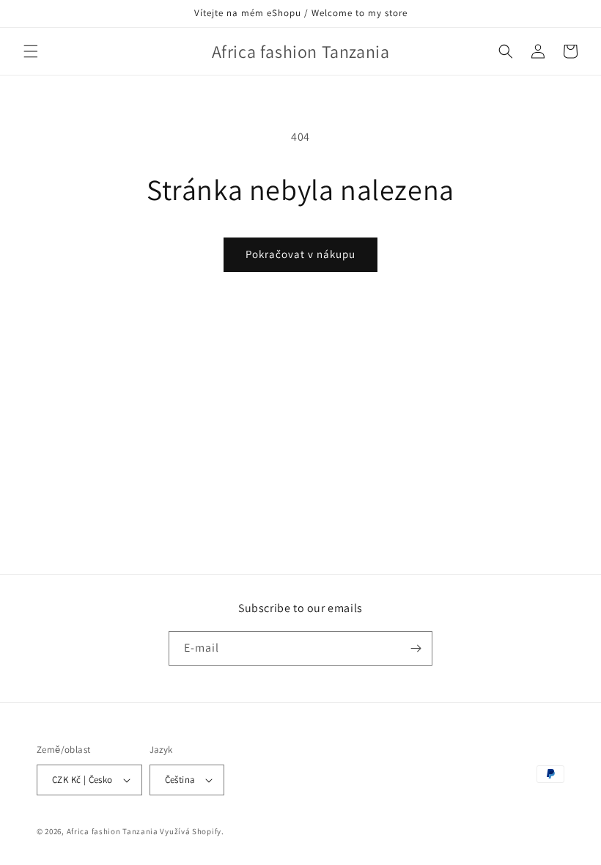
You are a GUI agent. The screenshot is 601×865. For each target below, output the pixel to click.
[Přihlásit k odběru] (415, 648)
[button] (31, 51)
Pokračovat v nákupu (300, 254)
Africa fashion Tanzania (112, 831)
